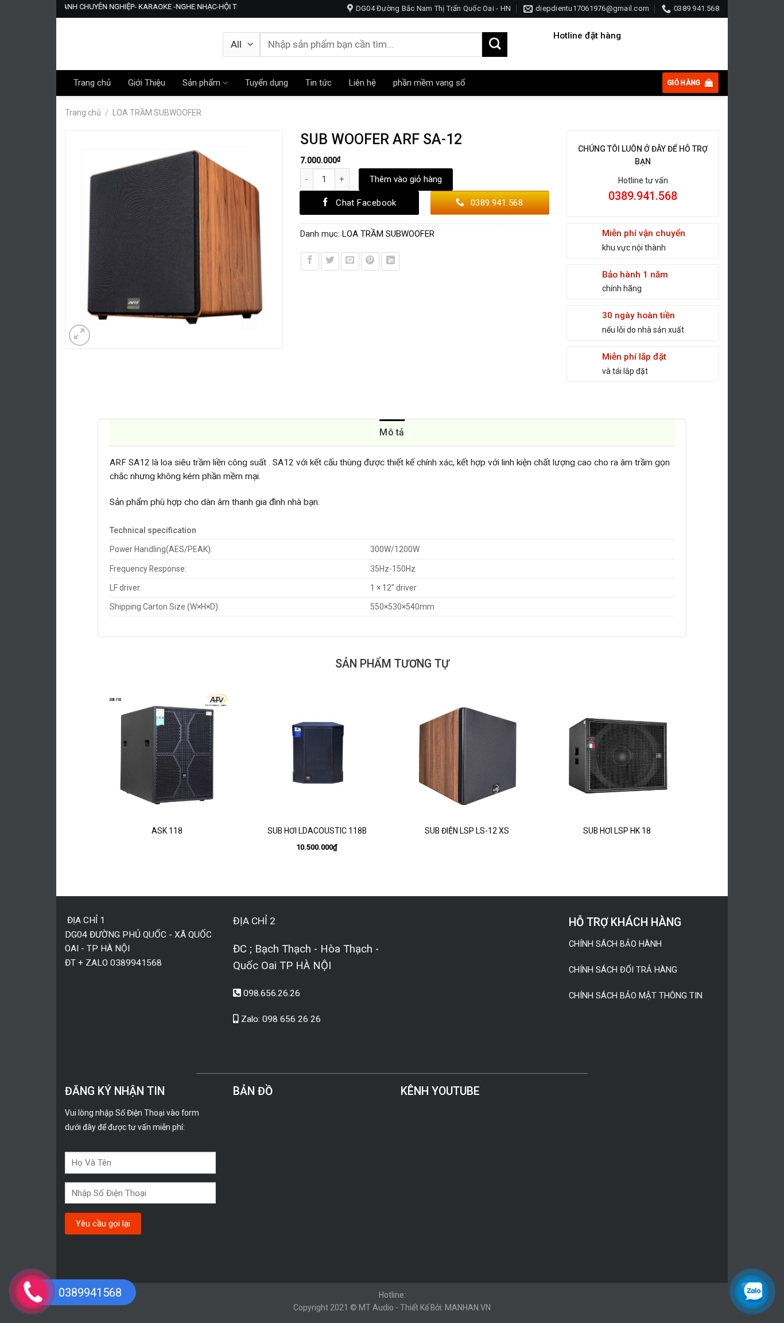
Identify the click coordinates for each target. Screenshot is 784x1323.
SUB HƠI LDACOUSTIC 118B (317, 830)
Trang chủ (92, 83)
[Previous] (98, 784)
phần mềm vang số (429, 83)
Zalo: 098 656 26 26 (281, 1019)
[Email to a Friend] (350, 261)
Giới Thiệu (146, 83)
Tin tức (318, 83)
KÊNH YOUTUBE (440, 1091)
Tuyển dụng (266, 83)
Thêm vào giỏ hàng (406, 179)
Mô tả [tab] (392, 432)
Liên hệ (362, 83)
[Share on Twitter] (330, 261)
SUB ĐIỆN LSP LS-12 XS (467, 830)
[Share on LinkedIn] (390, 261)
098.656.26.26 (271, 993)
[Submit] (494, 44)
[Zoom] (80, 335)
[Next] (685, 784)
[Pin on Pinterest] (370, 261)
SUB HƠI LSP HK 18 (617, 830)
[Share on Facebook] (310, 261)
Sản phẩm (201, 83)
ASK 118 (167, 830)
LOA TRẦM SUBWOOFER (156, 112)
